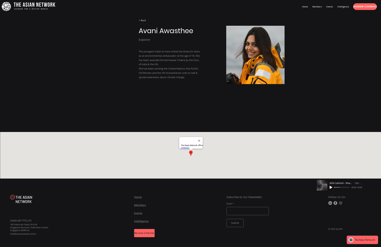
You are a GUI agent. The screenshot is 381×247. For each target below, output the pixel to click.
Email (229, 204)
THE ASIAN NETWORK (23, 199)
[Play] (331, 187)
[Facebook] (335, 203)
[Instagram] (340, 203)
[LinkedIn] (330, 203)
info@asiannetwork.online (23, 233)
